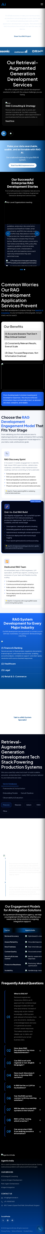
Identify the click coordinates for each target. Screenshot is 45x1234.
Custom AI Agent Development (11, 1180)
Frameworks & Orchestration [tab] (14, 788)
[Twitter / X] (3, 1220)
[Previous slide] (7, 233)
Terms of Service (17, 1231)
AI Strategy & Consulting (9, 1176)
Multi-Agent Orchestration (10, 1184)
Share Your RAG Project (22, 36)
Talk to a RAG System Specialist (22, 718)
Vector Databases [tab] (10, 784)
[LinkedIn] (8, 1220)
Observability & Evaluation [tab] (13, 798)
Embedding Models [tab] (10, 793)
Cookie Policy (28, 1231)
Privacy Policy (5, 1231)
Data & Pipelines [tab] (27, 793)
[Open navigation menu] (42, 4)
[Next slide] (37, 233)
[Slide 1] (20, 269)
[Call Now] (40, 1229)
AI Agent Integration (8, 1187)
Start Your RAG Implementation (22, 165)
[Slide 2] (23, 269)
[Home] (9, 4)
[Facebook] (12, 1220)
